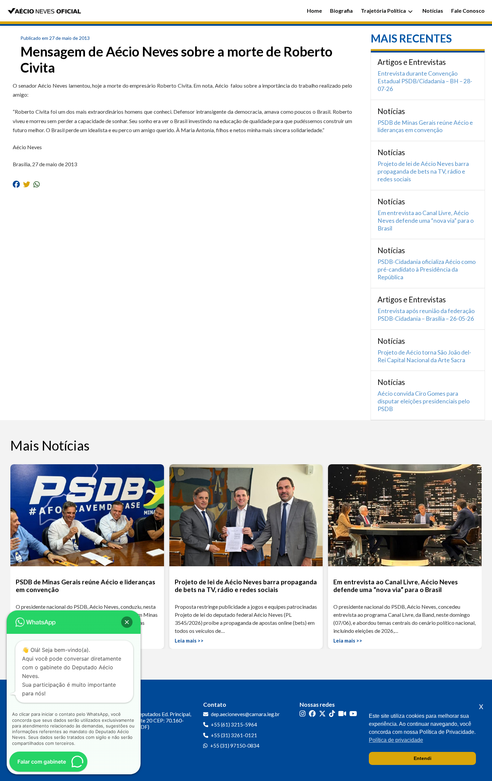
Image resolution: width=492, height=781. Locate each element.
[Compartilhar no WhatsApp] (36, 183)
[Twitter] (322, 713)
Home (314, 10)
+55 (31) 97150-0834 (234, 746)
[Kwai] (342, 713)
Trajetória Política (383, 10)
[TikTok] (332, 713)
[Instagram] (303, 713)
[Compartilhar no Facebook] (16, 183)
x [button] (481, 706)
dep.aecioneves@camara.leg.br (245, 714)
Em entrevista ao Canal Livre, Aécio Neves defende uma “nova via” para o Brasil (426, 220)
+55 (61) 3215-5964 (234, 724)
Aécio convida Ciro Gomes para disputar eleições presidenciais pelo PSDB (424, 401)
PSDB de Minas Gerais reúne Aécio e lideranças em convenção (425, 126)
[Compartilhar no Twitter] (26, 183)
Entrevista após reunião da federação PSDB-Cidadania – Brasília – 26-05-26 (426, 314)
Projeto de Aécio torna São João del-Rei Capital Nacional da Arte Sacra (424, 356)
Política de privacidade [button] (396, 740)
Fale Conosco (468, 10)
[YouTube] (353, 713)
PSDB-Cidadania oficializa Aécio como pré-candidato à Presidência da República (427, 269)
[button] (127, 622)
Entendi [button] (422, 758)
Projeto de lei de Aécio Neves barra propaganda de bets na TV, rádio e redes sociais (423, 171)
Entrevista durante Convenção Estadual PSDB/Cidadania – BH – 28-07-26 (425, 81)
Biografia (341, 10)
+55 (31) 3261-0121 (234, 735)
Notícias (432, 10)
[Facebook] (312, 713)
